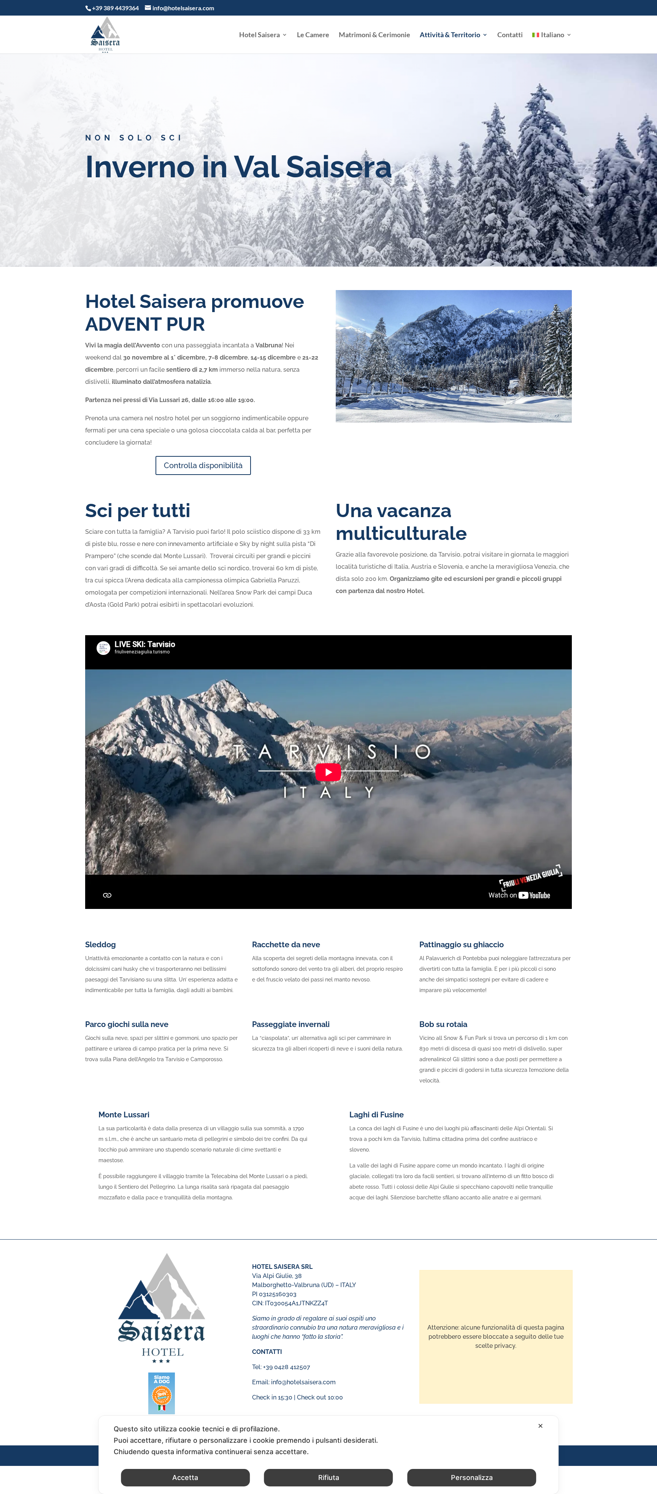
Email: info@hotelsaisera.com (294, 1382)
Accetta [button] (185, 1477)
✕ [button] (540, 1426)
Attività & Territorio (450, 35)
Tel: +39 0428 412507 (281, 1367)
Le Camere (313, 35)
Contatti (510, 35)
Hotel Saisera (259, 35)
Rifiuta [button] (328, 1477)
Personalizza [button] (472, 1477)
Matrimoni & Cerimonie (374, 35)
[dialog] (328, 1455)
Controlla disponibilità (203, 465)
